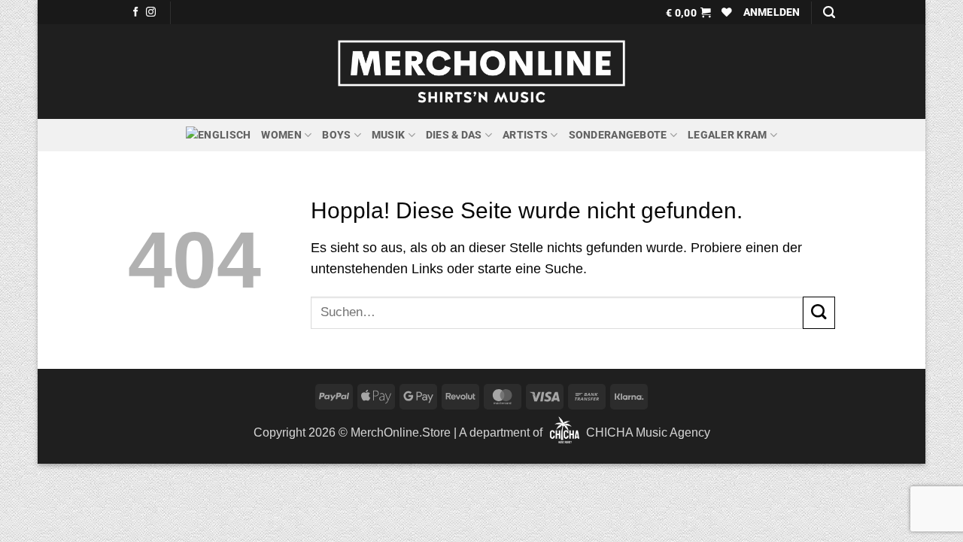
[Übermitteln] (819, 313)
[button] (688, 12)
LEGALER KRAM (727, 135)
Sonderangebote (618, 135)
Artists (525, 135)
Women (281, 135)
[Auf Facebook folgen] (136, 12)
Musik (388, 135)
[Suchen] (829, 13)
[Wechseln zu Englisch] (218, 135)
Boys (336, 135)
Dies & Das (454, 135)
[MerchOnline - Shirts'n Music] (481, 71)
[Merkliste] (726, 12)
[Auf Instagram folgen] (151, 12)
